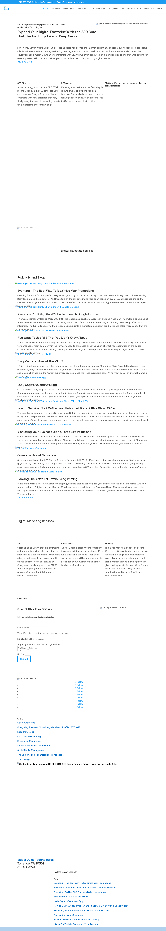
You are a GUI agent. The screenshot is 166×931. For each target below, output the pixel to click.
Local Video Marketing (29, 736)
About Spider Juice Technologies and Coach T (142, 8)
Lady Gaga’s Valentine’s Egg (37, 385)
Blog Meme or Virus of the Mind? (40, 361)
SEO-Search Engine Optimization (34, 745)
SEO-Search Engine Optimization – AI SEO (69, 8)
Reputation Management (30, 741)
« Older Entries (25, 497)
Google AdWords (26, 722)
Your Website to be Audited (31, 633)
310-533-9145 (25, 2)
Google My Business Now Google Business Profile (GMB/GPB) (49, 727)
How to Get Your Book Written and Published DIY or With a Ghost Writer (66, 408)
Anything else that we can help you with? (38, 644)
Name (20, 627)
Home (45, 8)
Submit (24, 659)
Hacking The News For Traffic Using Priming (47, 479)
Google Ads (113, 8)
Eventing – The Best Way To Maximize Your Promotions (55, 291)
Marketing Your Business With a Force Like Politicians (54, 432)
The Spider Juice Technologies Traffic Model (40, 755)
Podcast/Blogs (99, 8)
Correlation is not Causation (36, 455)
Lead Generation (26, 732)
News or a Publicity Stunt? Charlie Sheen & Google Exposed (58, 314)
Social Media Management (31, 750)
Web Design (23, 759)
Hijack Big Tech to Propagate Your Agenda (76, 924)
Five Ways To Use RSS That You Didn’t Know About (52, 338)
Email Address (24, 639)
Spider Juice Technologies (35, 860)
